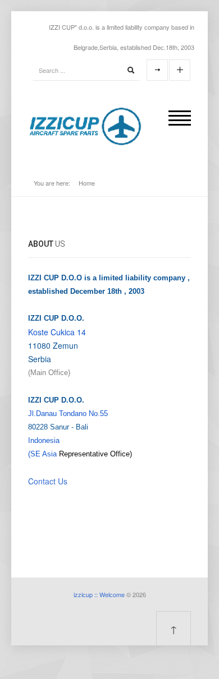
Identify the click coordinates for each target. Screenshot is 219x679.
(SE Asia (42, 454)
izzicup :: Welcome (99, 594)
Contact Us (47, 481)
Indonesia (44, 440)
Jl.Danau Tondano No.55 (68, 413)
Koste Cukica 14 (57, 332)
